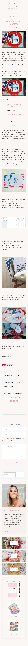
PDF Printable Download (14, 114)
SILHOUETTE (14, 16)
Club (14, 556)
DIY (18, 375)
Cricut (13, 371)
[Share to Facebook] (11, 401)
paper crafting (7, 389)
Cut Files (14, 569)
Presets (14, 543)
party (16, 389)
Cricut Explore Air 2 (8, 375)
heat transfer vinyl (8, 382)
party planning (7, 393)
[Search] (20, 474)
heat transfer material (9, 379)
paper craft (13, 386)
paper (5, 386)
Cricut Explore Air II (12, 125)
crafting (6, 371)
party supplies (18, 393)
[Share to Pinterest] (17, 401)
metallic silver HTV (17, 69)
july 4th (18, 382)
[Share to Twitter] (14, 401)
